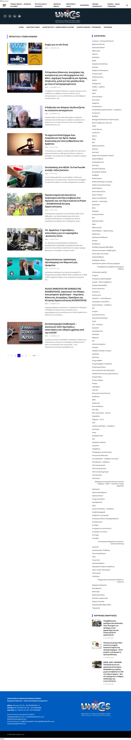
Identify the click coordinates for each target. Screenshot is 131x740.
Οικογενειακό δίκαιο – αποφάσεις (103, 426)
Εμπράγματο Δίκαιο (71, 5)
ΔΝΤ (93, 218)
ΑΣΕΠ (94, 93)
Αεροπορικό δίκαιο (98, 47)
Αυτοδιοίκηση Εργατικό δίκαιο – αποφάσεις (106, 110)
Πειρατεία (95, 446)
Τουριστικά (96, 560)
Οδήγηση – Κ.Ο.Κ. (98, 419)
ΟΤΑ (93, 439)
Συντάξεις (95, 538)
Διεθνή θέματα (97, 188)
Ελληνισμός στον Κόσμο (100, 254)
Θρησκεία (95, 328)
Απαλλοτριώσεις (97, 77)
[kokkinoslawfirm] (67, 16)
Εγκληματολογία (97, 221)
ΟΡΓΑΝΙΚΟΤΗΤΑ (97, 436)
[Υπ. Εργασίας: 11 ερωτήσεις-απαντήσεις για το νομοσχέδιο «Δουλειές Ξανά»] (24, 239)
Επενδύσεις (96, 292)
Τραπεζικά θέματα (98, 563)
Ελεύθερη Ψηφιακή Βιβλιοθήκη (102, 247)
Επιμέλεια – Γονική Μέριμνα (101, 298)
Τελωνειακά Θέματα (99, 553)
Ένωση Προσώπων (98, 288)
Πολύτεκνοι (96, 478)
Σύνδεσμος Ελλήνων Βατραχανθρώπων (105, 519)
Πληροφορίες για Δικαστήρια (102, 452)
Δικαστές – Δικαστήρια (99, 201)
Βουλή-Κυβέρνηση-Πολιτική (102, 123)
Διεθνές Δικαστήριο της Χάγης (102, 182)
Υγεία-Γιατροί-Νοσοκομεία (101, 570)
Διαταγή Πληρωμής (98, 169)
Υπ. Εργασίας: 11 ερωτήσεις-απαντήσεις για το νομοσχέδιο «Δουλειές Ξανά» (61, 233)
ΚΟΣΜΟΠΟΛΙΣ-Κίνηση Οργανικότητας (105, 374)
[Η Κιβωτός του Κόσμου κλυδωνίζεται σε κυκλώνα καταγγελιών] (24, 116)
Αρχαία (94, 90)
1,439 (34, 355)
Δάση (94, 139)
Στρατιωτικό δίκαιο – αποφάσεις (103, 509)
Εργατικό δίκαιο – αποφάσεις (41, 5)
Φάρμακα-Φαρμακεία (99, 585)
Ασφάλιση (95, 103)
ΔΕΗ (93, 142)
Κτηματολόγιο (97, 377)
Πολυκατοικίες (97, 475)
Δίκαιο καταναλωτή (98, 191)
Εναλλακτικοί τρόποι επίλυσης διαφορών (106, 263)
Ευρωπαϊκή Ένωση (98, 315)
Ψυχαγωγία (96, 608)
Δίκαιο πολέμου (97, 195)
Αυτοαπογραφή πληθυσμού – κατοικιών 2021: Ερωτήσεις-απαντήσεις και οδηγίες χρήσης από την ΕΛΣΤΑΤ (64, 328)
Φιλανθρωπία (96, 588)
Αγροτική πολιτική (98, 44)
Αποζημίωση (84, 5)
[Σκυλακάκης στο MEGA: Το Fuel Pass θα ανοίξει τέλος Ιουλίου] (24, 176)
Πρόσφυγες (96, 489)
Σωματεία (95, 547)
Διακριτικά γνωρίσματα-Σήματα (103, 155)
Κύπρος (94, 383)
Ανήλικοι (95, 67)
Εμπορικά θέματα (57, 5)
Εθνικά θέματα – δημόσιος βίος (102, 231)
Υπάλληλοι (95, 576)
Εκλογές (94, 241)
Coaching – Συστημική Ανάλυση (103, 41)
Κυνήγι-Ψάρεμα (97, 380)
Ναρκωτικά (96, 403)
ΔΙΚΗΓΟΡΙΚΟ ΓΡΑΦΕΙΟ (33, 27)
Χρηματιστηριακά (98, 601)
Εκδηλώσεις (96, 234)
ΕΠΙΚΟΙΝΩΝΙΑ (108, 27)
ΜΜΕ (94, 400)
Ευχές (94, 321)
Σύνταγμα (95, 535)
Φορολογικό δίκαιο (98, 595)
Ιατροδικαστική (97, 331)
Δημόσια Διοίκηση (98, 146)
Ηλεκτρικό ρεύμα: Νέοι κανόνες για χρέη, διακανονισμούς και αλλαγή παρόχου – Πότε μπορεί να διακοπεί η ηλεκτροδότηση (113, 648)
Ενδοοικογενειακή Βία (99, 272)
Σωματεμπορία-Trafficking (101, 550)
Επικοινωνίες (96, 295)
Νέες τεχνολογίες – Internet (101, 413)
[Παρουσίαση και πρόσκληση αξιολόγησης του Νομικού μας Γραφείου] (24, 268)
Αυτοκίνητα (96, 113)
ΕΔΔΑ (93, 224)
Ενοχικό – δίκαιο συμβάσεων (114, 5)
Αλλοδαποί (95, 57)
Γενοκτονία (96, 133)
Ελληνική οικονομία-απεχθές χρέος (104, 250)
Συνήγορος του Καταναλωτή (101, 528)
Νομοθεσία (96, 416)
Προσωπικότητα (97, 496)
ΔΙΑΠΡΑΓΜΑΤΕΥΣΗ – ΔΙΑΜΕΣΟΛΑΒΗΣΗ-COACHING (58, 27)
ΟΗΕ (93, 423)
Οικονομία (95, 429)
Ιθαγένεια (95, 338)
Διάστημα (95, 165)
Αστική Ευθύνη (97, 97)
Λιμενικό (95, 390)
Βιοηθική (95, 116)
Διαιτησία (95, 152)
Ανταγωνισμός (97, 74)
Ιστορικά (95, 347)
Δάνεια (94, 136)
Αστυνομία (96, 100)
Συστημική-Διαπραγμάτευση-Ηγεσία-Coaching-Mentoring (111, 543)
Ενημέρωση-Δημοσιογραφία (101, 279)
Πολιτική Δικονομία (98, 465)
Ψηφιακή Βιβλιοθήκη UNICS (101, 605)
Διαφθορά (95, 175)
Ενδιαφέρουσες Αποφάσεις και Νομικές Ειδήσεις (110, 268)
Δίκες (94, 208)
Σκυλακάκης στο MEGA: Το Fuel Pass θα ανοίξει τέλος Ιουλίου (65, 169)
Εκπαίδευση (96, 244)
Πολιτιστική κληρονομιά (100, 472)
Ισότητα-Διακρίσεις (98, 344)
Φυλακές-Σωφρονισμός (100, 598)
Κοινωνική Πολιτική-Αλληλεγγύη (103, 370)
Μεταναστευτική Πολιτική (101, 393)
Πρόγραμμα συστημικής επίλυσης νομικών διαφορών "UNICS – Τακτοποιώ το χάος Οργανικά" (109, 484)
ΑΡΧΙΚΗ (21, 27)
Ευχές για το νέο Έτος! (56, 44)
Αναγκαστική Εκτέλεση (100, 64)
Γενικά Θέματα (97, 129)
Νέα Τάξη (95, 410)
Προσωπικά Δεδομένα (99, 492)
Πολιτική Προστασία (99, 468)
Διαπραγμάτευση (98, 162)
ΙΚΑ (93, 341)
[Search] (127, 5)
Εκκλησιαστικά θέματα (100, 237)
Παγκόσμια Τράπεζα (99, 442)
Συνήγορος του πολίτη (99, 532)
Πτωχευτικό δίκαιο (98, 499)
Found (2, 739)
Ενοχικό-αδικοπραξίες (97, 5)
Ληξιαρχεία (96, 387)
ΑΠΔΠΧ (94, 80)
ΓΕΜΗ (94, 126)
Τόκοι (94, 557)
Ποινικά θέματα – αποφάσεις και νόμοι (21, 5)
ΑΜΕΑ (94, 61)
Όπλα (94, 432)
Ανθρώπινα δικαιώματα (100, 70)
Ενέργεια (95, 275)
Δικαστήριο (96, 205)
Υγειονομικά (96, 573)
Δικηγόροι (95, 211)
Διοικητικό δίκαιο (98, 214)
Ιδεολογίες (95, 334)
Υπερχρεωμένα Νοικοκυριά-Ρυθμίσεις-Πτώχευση (110, 581)
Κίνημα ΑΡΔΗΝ (97, 360)
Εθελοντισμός (97, 227)
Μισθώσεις (96, 396)
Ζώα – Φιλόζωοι (97, 324)
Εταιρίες (95, 311)
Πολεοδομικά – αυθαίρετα (101, 462)
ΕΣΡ (93, 308)
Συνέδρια (95, 525)
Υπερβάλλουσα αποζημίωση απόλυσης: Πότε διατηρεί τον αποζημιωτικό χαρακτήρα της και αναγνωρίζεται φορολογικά (113, 628)
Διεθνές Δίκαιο (97, 178)
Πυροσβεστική (97, 502)
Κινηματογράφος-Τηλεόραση (102, 364)
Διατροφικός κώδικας (99, 172)
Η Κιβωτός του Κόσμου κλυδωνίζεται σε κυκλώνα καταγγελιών (65, 109)
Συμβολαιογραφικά (98, 512)
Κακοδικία (95, 354)
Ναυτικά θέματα (97, 406)
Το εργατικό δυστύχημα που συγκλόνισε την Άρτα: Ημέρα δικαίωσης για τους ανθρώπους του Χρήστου (64, 139)
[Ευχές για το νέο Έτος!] (24, 54)
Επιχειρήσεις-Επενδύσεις (101, 302)
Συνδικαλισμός (97, 522)
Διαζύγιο (95, 149)
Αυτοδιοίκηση (97, 106)
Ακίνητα (95, 54)
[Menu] (4, 5)
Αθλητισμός (96, 51)
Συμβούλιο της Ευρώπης (100, 515)
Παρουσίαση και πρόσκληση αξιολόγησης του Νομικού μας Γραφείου (61, 262)
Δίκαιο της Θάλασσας (99, 198)
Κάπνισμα (95, 357)
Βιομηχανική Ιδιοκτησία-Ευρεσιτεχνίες (105, 119)
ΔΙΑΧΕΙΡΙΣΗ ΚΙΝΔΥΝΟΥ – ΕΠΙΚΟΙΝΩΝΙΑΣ (89, 27)
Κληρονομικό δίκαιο (99, 367)
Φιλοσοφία (96, 592)
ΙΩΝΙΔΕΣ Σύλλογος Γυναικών (101, 351)
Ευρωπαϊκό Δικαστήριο (100, 318)
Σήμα (94, 505)
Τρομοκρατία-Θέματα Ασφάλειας (103, 567)
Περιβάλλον (96, 449)
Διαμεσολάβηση (97, 159)
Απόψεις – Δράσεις (98, 87)
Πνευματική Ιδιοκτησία (100, 455)
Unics (46, 48)
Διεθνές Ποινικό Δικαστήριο (101, 185)
